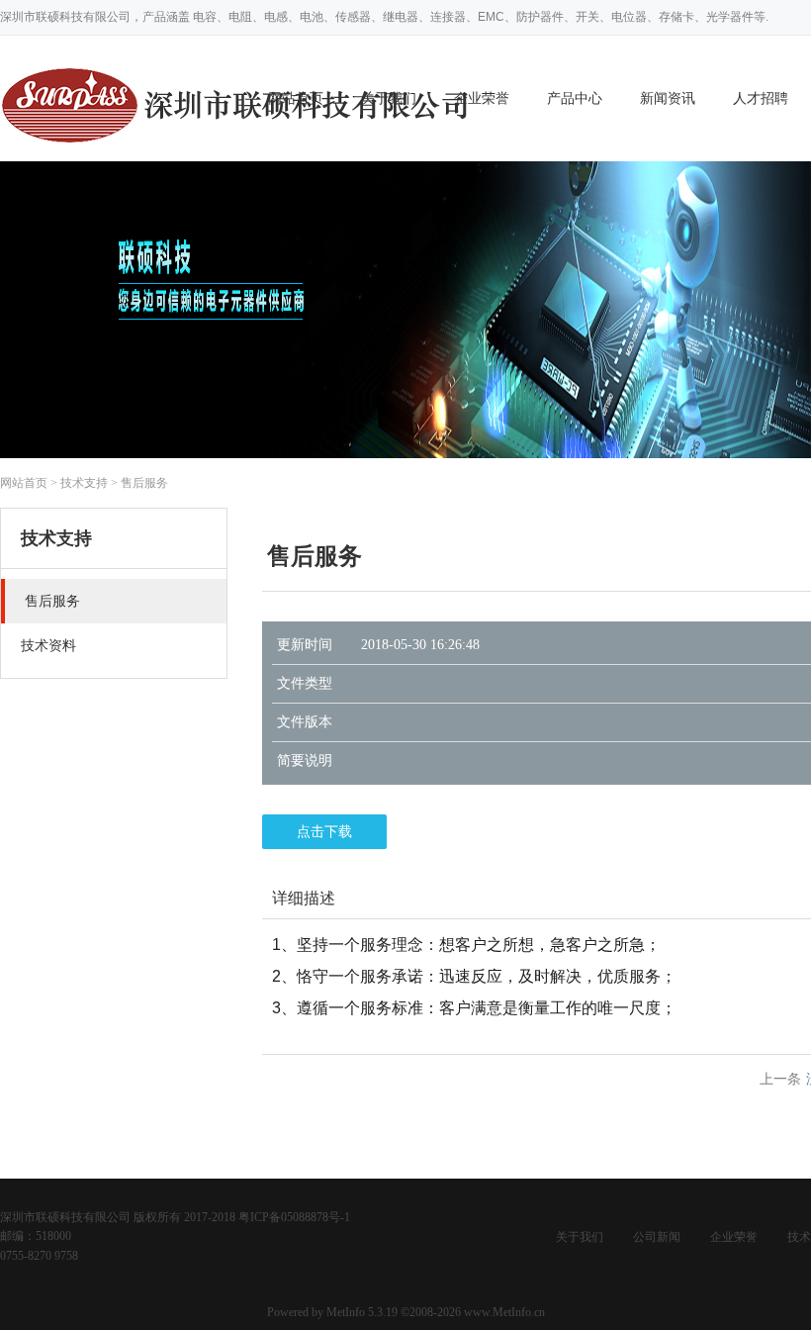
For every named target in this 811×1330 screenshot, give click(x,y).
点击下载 (324, 831)
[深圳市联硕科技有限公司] (237, 149)
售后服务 (144, 483)
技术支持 (84, 483)
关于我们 (579, 1237)
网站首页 (23, 483)
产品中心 (574, 98)
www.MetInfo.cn (504, 1312)
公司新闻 (656, 1237)
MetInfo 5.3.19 (362, 1312)
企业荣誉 (481, 98)
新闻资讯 (667, 98)
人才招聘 (760, 98)
